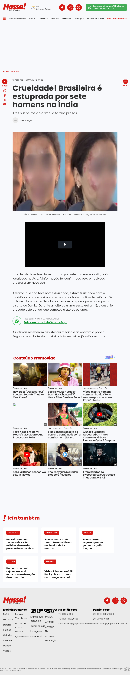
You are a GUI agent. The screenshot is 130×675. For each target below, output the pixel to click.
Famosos (8, 619)
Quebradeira (22, 636)
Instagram (36, 631)
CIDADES (44, 18)
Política (7, 630)
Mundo (15, 71)
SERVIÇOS (79, 18)
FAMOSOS (66, 18)
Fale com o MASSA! (37, 611)
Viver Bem (8, 640)
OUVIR (4, 86)
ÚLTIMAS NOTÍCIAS (17, 18)
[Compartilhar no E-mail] (4, 104)
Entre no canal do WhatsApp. (45, 322)
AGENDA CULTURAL (95, 18)
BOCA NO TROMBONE (117, 18)
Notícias (9, 610)
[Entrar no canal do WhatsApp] (17, 320)
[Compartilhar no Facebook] (5, 96)
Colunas (21, 610)
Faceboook (36, 636)
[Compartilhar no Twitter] (4, 100)
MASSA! (49, 616)
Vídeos (7, 650)
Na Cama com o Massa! (20, 627)
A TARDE (49, 622)
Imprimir (125, 85)
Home (6, 71)
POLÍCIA (33, 18)
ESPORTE (55, 18)
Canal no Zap (37, 626)
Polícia (6, 614)
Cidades (7, 635)
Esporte (7, 624)
